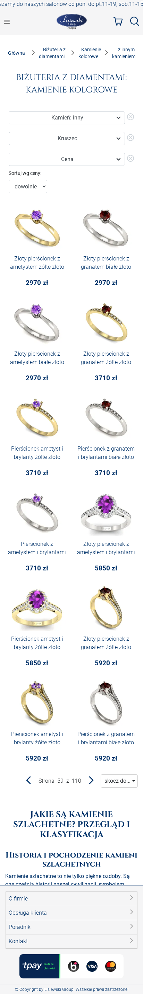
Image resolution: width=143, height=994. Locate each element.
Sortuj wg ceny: (25, 173)
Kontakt (18, 941)
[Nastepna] (91, 782)
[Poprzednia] (29, 782)
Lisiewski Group (59, 989)
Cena (67, 159)
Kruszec (67, 138)
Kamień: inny (67, 117)
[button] (71, 898)
